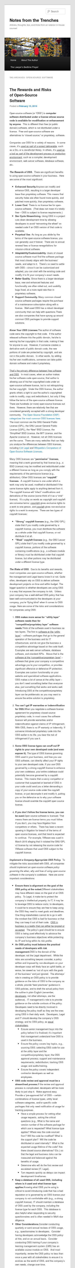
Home (13, 60)
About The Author (29, 60)
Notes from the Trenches (34, 20)
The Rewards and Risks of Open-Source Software (30, 95)
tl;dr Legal (24, 447)
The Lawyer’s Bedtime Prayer (24, 66)
